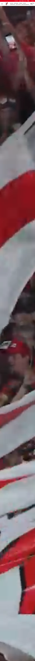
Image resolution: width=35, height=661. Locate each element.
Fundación (12, 4)
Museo (24, 3)
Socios (11, 3)
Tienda (20, 3)
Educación (18, 4)
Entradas (16, 3)
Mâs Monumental (25, 4)
